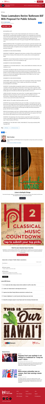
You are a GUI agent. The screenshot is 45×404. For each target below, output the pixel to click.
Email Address (5, 263)
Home (18, 391)
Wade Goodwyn (7, 22)
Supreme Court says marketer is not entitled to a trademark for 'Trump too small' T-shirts (30, 357)
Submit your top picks (22, 254)
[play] (3, 5)
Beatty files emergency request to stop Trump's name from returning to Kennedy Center (20, 299)
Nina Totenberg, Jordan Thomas (23, 361)
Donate (40, 1)
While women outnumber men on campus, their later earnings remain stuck (30, 373)
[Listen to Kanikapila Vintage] (22, 168)
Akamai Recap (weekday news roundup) (10, 272)
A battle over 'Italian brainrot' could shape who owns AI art (14, 288)
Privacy (27, 396)
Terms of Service (29, 393)
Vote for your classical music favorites (22, 248)
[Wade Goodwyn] (3, 138)
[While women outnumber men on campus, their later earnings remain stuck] (9, 373)
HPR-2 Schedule (19, 396)
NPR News (3, 12)
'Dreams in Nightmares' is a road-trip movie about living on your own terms (18, 296)
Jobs (35, 391)
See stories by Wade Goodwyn (14, 142)
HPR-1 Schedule (19, 393)
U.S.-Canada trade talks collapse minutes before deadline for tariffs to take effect (19, 284)
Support (36, 393)
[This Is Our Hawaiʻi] (22, 325)
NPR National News (14, 127)
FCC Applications (38, 396)
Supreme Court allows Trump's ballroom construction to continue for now (17, 292)
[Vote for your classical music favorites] (22, 224)
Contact (27, 391)
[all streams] (43, 5)
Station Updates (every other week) (9, 268)
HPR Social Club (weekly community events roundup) (12, 273)
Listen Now (22, 198)
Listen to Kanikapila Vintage (22, 192)
